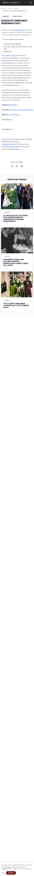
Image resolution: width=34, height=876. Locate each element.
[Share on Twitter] (17, 166)
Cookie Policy (15, 867)
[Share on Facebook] (12, 166)
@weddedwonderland (9, 144)
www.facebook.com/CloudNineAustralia (21, 110)
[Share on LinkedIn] (22, 166)
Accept (11, 873)
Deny (3, 873)
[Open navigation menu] (31, 3)
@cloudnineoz (13, 105)
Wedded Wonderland (19, 30)
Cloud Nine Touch (9, 55)
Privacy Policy (7, 867)
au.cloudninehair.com (14, 114)
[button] (17, 120)
